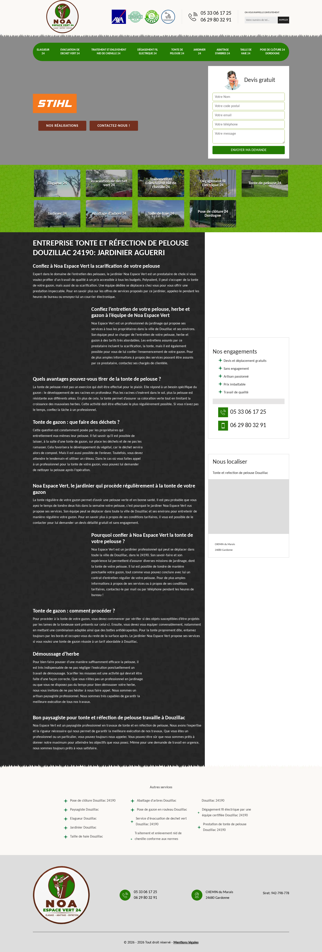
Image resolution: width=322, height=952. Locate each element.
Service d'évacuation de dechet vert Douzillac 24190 (161, 821)
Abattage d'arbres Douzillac (156, 800)
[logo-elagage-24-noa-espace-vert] (62, 16)
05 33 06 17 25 (216, 13)
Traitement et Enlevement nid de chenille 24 (108, 51)
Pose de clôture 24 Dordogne (272, 51)
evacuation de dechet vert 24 (70, 51)
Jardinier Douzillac (83, 827)
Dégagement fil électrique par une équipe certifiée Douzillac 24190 (226, 812)
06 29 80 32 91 (216, 20)
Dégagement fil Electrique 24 (147, 51)
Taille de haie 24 (245, 51)
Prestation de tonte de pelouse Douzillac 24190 (224, 827)
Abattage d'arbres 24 (222, 51)
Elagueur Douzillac (83, 818)
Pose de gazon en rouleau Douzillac (162, 809)
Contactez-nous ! (113, 126)
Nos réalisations (62, 126)
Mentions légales (185, 942)
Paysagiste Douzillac (84, 809)
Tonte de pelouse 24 (177, 51)
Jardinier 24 (199, 51)
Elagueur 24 (43, 51)
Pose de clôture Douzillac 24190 (92, 800)
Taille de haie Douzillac (86, 836)
